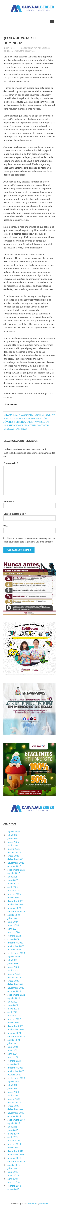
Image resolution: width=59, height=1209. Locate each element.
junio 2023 (12, 963)
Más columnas (27, 51)
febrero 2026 (14, 852)
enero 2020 (13, 1105)
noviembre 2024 (15, 904)
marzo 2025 (13, 890)
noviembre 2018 (15, 1154)
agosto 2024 (13, 914)
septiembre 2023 (16, 952)
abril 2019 (12, 1136)
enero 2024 (13, 939)
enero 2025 (13, 897)
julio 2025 (12, 876)
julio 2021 (12, 1043)
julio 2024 (12, 918)
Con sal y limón (11, 51)
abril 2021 (12, 1053)
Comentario (10, 463)
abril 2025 (12, 886)
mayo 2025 (13, 883)
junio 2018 (12, 1171)
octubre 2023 (14, 949)
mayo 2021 (13, 1050)
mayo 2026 (13, 841)
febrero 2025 (14, 893)
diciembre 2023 (15, 942)
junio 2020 (12, 1088)
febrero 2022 (14, 1018)
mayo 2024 (13, 925)
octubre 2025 (14, 866)
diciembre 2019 (15, 1109)
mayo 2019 (13, 1133)
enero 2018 (13, 1189)
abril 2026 (12, 845)
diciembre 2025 (15, 859)
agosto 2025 (13, 873)
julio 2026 (12, 834)
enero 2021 (13, 1064)
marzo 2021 (13, 1057)
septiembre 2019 (16, 1119)
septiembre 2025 (16, 869)
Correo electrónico (14, 513)
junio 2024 (12, 921)
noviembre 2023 (15, 945)
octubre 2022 (14, 991)
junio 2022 (12, 1005)
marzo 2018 (13, 1182)
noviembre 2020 (15, 1071)
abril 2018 (12, 1178)
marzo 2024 (13, 932)
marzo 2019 (13, 1140)
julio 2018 (12, 1168)
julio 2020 (12, 1084)
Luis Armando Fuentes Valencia (35, 48)
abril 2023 (12, 970)
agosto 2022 (13, 998)
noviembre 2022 (15, 987)
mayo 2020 (13, 1091)
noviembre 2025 (15, 862)
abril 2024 (12, 928)
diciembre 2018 (15, 1150)
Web (5, 525)
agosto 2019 (13, 1123)
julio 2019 (12, 1126)
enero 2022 (13, 1022)
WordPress (33, 1203)
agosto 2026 (13, 831)
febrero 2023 (14, 977)
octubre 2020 (14, 1074)
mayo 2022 (13, 1008)
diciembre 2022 (15, 984)
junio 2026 (12, 838)
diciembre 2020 (15, 1067)
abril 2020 (12, 1095)
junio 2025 (12, 879)
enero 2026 (13, 855)
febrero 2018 (14, 1185)
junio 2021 (12, 1046)
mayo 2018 (13, 1175)
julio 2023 (12, 959)
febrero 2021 (14, 1060)
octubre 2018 (14, 1157)
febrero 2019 (14, 1143)
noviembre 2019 (15, 1112)
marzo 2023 (13, 973)
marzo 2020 (13, 1098)
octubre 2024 (14, 907)
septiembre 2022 (16, 994)
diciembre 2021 (15, 1025)
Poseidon (43, 1203)
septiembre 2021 (16, 1036)
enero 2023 (13, 980)
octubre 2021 (14, 1032)
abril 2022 (12, 1011)
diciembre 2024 (15, 900)
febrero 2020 (14, 1102)
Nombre (8, 501)
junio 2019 (12, 1130)
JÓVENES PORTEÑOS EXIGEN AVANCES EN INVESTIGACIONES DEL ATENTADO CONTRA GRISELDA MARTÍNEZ (26, 425)
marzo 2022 (13, 1015)
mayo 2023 (13, 966)
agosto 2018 (13, 1164)
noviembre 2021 (15, 1029)
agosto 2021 (13, 1039)
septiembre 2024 (16, 911)
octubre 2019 (14, 1116)
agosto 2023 (13, 956)
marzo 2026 (13, 848)
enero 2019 (13, 1147)
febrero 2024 (14, 935)
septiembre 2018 (16, 1161)
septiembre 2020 (16, 1077)
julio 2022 (12, 1001)
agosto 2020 (13, 1081)
